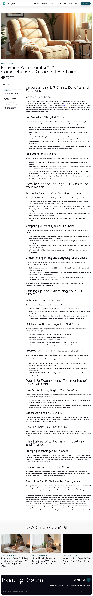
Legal (88, 591)
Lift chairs (66, 105)
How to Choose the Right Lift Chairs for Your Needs (11, 94)
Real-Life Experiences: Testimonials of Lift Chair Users (11, 103)
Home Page (53, 585)
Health (3, 63)
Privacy (80, 591)
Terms (84, 591)
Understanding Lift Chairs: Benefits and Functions (12, 89)
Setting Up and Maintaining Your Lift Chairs (12, 99)
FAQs (66, 585)
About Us (75, 591)
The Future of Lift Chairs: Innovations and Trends (10, 108)
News (61, 585)
